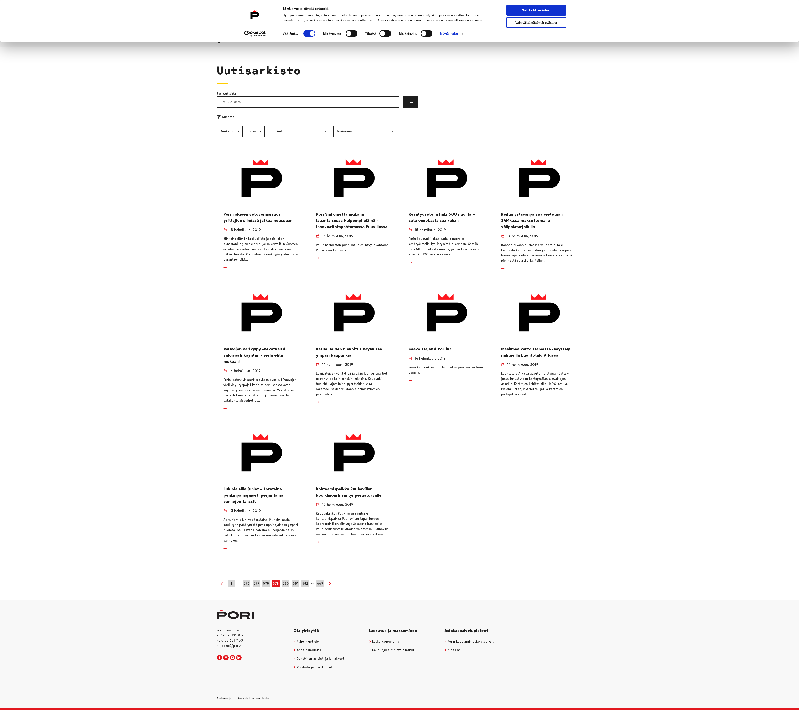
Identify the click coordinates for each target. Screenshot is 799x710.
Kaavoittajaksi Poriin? (430, 348)
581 (295, 583)
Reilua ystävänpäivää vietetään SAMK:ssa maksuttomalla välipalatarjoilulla (532, 220)
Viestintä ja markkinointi (314, 667)
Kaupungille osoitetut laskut (392, 650)
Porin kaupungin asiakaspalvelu (470, 641)
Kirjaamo (454, 650)
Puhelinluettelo (307, 641)
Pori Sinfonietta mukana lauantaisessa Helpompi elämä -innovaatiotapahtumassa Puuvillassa (351, 220)
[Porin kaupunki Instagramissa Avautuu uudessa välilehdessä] (226, 658)
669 (320, 583)
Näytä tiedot (449, 33)
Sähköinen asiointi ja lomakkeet (320, 659)
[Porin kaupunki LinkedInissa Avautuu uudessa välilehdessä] (239, 658)
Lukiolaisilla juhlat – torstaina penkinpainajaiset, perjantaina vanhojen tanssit (253, 495)
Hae (410, 102)
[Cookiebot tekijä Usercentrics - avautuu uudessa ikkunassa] (255, 34)
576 (246, 583)
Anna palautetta (308, 650)
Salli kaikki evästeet (536, 10)
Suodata (228, 117)
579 (276, 583)
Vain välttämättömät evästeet (536, 22)
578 (266, 583)
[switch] (351, 33)
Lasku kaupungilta (385, 641)
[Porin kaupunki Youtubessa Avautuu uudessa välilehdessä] (232, 658)
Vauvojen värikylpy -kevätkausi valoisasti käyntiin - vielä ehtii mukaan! (254, 355)
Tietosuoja (224, 698)
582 (305, 583)
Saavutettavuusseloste (253, 698)
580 (285, 583)
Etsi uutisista (226, 94)
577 (256, 583)
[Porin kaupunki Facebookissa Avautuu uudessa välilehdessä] (219, 658)
